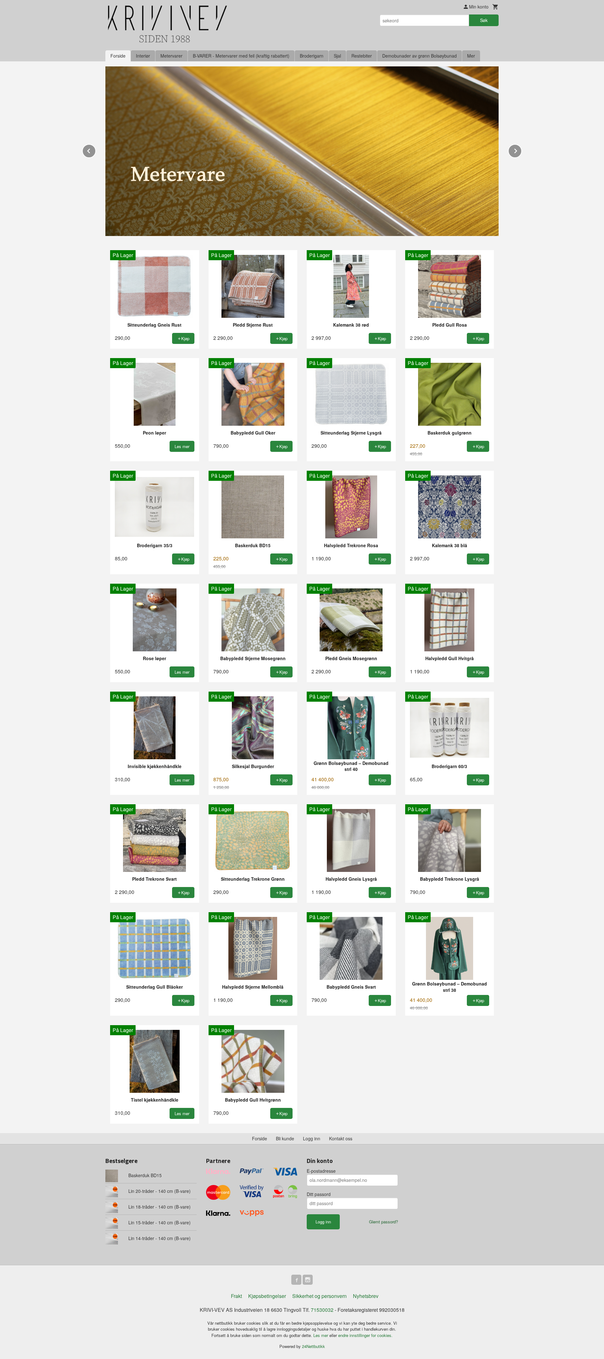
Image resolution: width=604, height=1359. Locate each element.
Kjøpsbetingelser (267, 1296)
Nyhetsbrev (365, 1296)
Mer (471, 56)
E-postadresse (321, 1171)
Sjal (337, 56)
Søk (484, 20)
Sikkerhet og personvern (319, 1296)
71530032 (322, 1309)
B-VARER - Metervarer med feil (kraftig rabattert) (241, 56)
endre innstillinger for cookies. (365, 1335)
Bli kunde (285, 1138)
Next (521, 150)
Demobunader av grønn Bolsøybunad (419, 56)
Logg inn (311, 1138)
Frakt (236, 1296)
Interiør (143, 56)
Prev (95, 150)
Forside (118, 56)
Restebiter (361, 56)
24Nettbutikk (313, 1346)
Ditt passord (319, 1194)
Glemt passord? (383, 1222)
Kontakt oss (340, 1138)
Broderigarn (311, 56)
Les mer (321, 1335)
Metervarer (171, 56)
